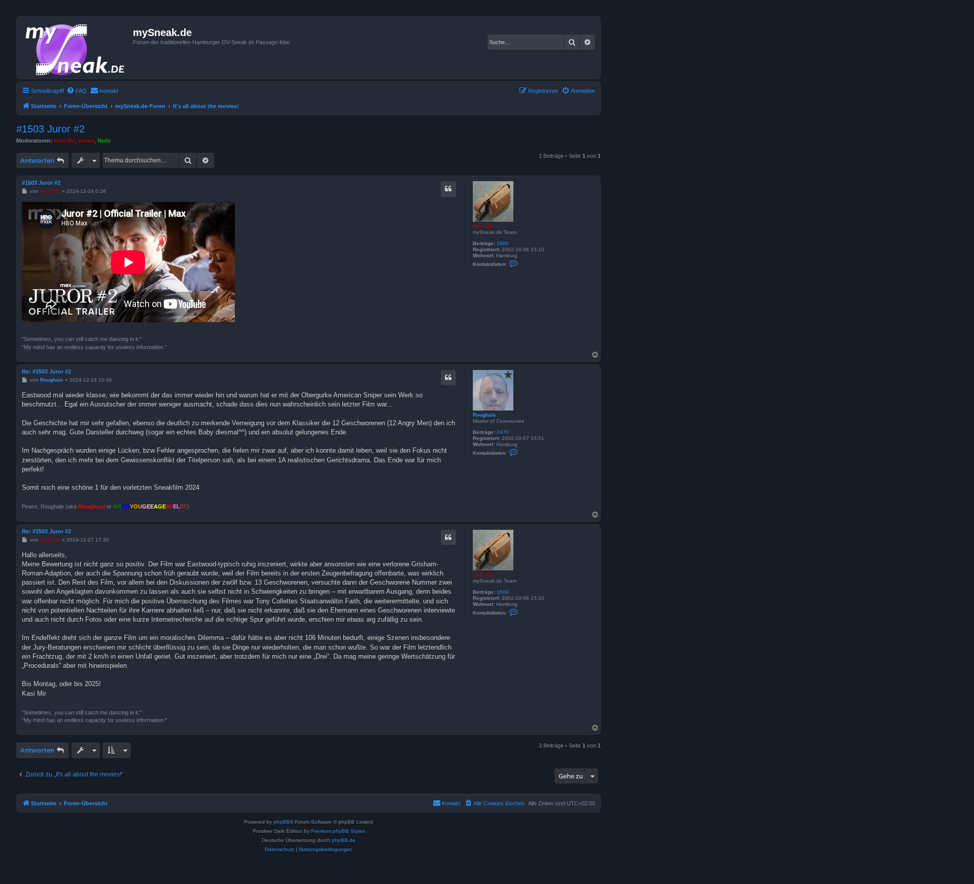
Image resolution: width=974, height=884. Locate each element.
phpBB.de (344, 840)
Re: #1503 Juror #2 (46, 371)
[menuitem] (76, 91)
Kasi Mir (64, 141)
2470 (503, 432)
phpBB (281, 822)
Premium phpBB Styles (338, 831)
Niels (104, 141)
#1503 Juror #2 (50, 128)
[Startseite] (76, 47)
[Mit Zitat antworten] (448, 188)
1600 (503, 243)
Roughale (484, 415)
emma (86, 141)
